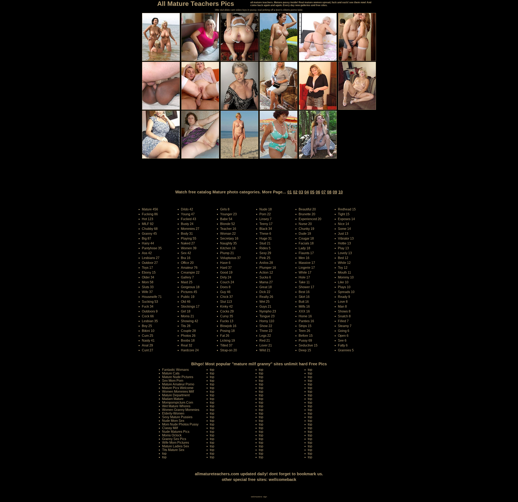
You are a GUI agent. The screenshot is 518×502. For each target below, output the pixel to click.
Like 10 (343, 282)
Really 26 (266, 296)
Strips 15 (305, 326)
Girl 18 (185, 311)
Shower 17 (306, 287)
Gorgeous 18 (190, 287)
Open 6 (343, 335)
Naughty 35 (228, 243)
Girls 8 (224, 209)
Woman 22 (228, 233)
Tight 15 (343, 214)
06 (318, 192)
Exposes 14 (346, 219)
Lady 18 (304, 248)
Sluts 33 (148, 287)
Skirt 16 (304, 296)
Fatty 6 (343, 345)
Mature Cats (170, 373)
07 (323, 192)
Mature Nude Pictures (177, 377)
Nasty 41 (148, 340)
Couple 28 (188, 331)
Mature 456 (150, 209)
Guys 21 (265, 306)
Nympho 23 (267, 311)
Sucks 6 (265, 277)
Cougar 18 (306, 238)
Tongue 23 (267, 316)
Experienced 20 (310, 219)
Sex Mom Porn (172, 380)
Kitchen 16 (228, 248)
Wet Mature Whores (176, 406)
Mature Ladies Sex (175, 446)
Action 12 (266, 272)
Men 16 (304, 258)
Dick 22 (264, 292)
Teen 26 (304, 331)
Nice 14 (343, 224)
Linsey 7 (265, 219)
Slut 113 (226, 301)
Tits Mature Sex (173, 450)
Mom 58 (147, 282)
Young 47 (188, 214)
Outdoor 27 (150, 262)
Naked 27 (188, 243)
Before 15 (306, 335)
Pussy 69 (305, 340)
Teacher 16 (228, 228)
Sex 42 (186, 253)
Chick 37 (226, 296)
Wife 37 (147, 292)
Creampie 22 (190, 272)
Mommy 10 (346, 277)
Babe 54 (226, 219)
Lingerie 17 (307, 267)
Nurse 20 (305, 224)
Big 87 (146, 238)
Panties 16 (306, 321)
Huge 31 (265, 238)
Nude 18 (265, 209)
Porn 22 (265, 214)
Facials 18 (306, 243)
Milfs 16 (304, 306)
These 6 (265, 233)
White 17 (305, 272)
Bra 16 (185, 258)
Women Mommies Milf (178, 391)
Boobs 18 (188, 340)
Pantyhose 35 (152, 248)
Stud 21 (265, 243)
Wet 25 (264, 301)
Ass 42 (147, 253)
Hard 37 (226, 267)
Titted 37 (226, 345)
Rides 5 (265, 248)
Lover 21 (265, 345)
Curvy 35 (226, 316)
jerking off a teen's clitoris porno (279, 10)
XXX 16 (304, 311)
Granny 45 (149, 233)
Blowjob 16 (228, 326)
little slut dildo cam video (228, 10)
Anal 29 (147, 345)
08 (329, 192)
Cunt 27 (147, 350)
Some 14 (344, 228)
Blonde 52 (227, 224)
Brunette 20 (307, 214)
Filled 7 (343, 321)
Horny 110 (266, 321)
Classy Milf (170, 428)
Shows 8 (344, 311)
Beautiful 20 (307, 209)
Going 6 (343, 331)
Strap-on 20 (228, 350)
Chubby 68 (150, 228)
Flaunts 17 (306, 253)
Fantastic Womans (175, 369)
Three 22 (265, 331)
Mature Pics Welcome (177, 388)
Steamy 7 (344, 326)
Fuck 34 (147, 306)
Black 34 (265, 228)
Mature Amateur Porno (178, 384)
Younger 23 (228, 214)
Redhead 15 (347, 209)
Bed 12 (343, 258)
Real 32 (186, 345)
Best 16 (304, 292)
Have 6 (225, 262)
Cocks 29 (227, 311)
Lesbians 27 (150, 258)
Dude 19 (305, 233)
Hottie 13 (344, 243)
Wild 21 (264, 350)
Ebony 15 (149, 272)
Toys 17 (147, 267)
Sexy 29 (265, 253)
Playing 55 (188, 238)
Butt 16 (304, 301)
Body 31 (187, 233)
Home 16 (305, 316)
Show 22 (265, 326)
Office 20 (187, 262)
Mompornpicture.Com (177, 402)
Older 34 (148, 277)
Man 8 (342, 306)
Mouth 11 (344, 272)
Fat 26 (224, 335)
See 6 (342, 340)
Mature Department (176, 395)
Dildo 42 (187, 209)
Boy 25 (147, 326)
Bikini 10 (148, 331)
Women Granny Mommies (180, 409)
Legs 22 (265, 335)
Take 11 (304, 282)
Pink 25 (264, 258)
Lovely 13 (345, 253)
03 (301, 192)
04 (306, 192)
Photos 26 (188, 335)
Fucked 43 (188, 219)
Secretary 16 (229, 238)
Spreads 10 (346, 292)
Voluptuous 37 (230, 258)
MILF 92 (148, 224)
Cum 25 (147, 335)
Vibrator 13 (346, 238)
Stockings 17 (190, 306)
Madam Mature (173, 399)
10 (340, 192)
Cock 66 (148, 316)
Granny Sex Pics (174, 439)
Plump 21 (227, 253)
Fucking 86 (150, 214)
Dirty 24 (225, 277)
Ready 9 (344, 296)
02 (295, 192)
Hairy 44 (148, 243)
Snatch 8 (344, 316)
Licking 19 (227, 340)
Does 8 (225, 287)
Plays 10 (344, 287)
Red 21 (264, 340)
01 (289, 192)
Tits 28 (185, 326)
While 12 (344, 262)
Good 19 (226, 272)
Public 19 (187, 296)
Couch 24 (227, 282)
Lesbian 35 (150, 321)
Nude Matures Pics (175, 431)
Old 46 (185, 301)
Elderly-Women (173, 413)
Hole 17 (304, 277)
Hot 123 (147, 219)
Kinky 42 (226, 306)
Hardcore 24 (190, 350)
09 (335, 192)
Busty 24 (187, 224)
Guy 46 (225, 292)
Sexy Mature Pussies (177, 417)
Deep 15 (305, 350)
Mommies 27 (190, 228)
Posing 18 (227, 331)
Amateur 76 (189, 267)
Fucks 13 (226, 321)
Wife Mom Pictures (175, 442)
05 (312, 192)
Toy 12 (342, 267)
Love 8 (343, 301)
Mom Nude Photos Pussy (180, 424)
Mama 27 (266, 282)
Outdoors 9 (150, 311)
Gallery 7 (187, 277)
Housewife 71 (152, 296)
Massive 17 (307, 262)
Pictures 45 (189, 292)
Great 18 (265, 287)
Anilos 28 (266, 262)
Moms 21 (187, 316)
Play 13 (343, 248)
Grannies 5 (346, 350)
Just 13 (343, 233)
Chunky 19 (306, 228)
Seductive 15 (308, 345)
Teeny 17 (266, 224)
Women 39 (188, 248)
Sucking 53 (150, 301)
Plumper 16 (267, 267)
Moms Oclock (172, 435)
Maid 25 (186, 282)
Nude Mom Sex (173, 420)
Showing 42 (189, 321)
